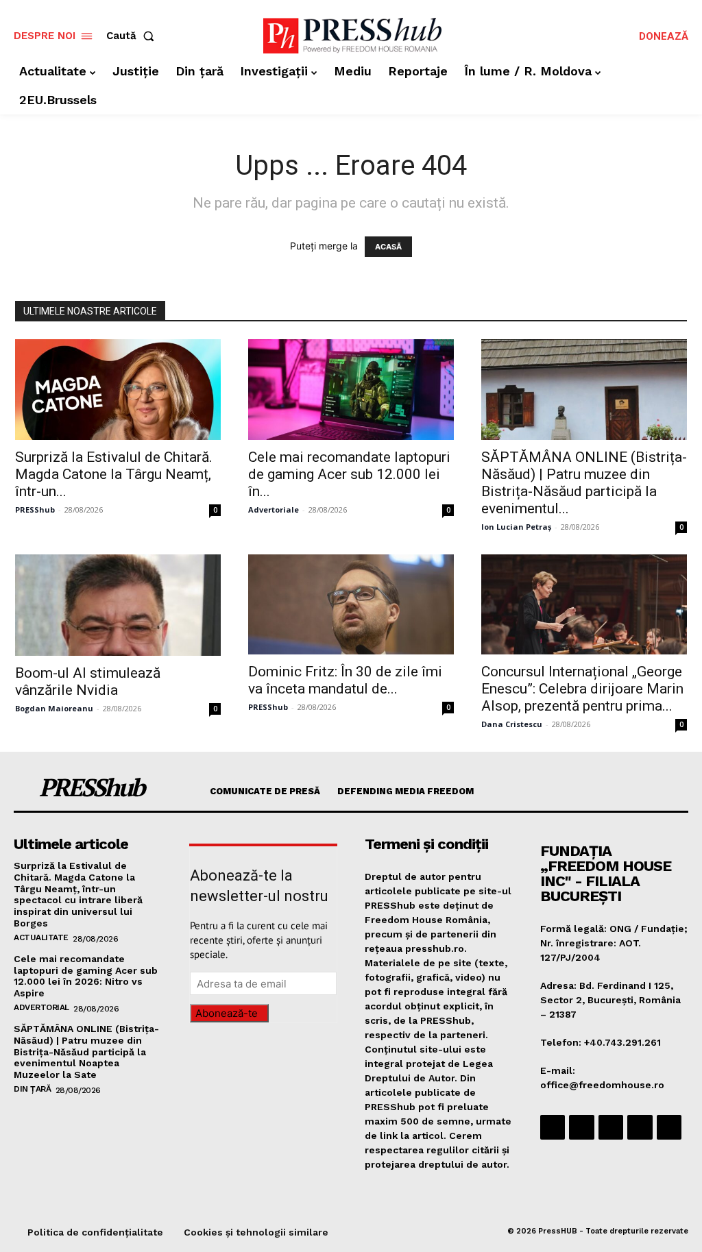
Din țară (32, 1089)
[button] (133, 36)
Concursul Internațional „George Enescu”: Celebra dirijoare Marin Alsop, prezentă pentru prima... (582, 688)
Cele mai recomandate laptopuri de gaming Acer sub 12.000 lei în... (349, 474)
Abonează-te (226, 1013)
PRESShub (35, 509)
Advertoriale (273, 509)
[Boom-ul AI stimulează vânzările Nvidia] (118, 605)
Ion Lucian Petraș (516, 526)
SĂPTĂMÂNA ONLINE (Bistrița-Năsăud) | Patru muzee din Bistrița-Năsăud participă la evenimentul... (584, 483)
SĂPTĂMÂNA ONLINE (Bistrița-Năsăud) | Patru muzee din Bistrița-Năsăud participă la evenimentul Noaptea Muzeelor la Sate (86, 1051)
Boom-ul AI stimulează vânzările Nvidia (87, 681)
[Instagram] (581, 1127)
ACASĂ (388, 246)
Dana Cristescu (511, 724)
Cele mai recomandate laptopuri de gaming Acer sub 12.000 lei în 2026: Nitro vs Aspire (86, 975)
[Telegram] (610, 1127)
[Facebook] (552, 1127)
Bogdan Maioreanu (54, 708)
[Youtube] (669, 1127)
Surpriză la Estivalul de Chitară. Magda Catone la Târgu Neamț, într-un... (114, 474)
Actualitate (41, 937)
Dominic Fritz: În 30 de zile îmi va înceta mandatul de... (345, 680)
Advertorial (41, 1007)
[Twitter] (639, 1127)
